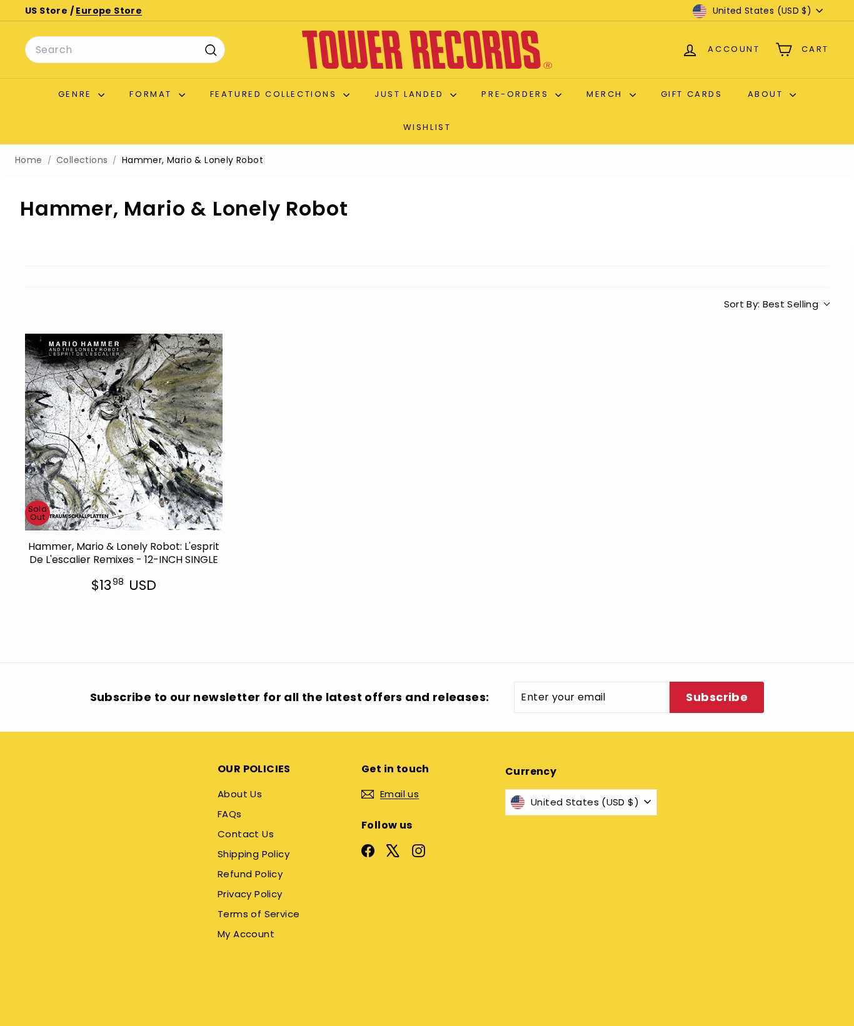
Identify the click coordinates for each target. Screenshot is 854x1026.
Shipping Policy (253, 853)
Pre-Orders (516, 94)
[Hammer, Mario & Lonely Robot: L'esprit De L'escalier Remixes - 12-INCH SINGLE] (124, 432)
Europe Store (109, 10)
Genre (77, 94)
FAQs (230, 813)
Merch (606, 94)
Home (29, 160)
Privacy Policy (250, 893)
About (767, 94)
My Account (246, 933)
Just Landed (410, 94)
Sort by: (771, 304)
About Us (240, 793)
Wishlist (427, 127)
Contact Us (246, 833)
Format (152, 94)
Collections (82, 160)
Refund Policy (250, 873)
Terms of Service (258, 913)
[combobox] (125, 50)
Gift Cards (692, 94)
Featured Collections (275, 94)
